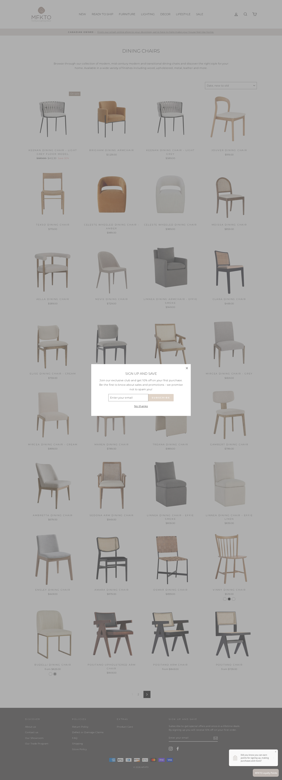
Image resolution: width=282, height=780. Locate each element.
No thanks (141, 406)
